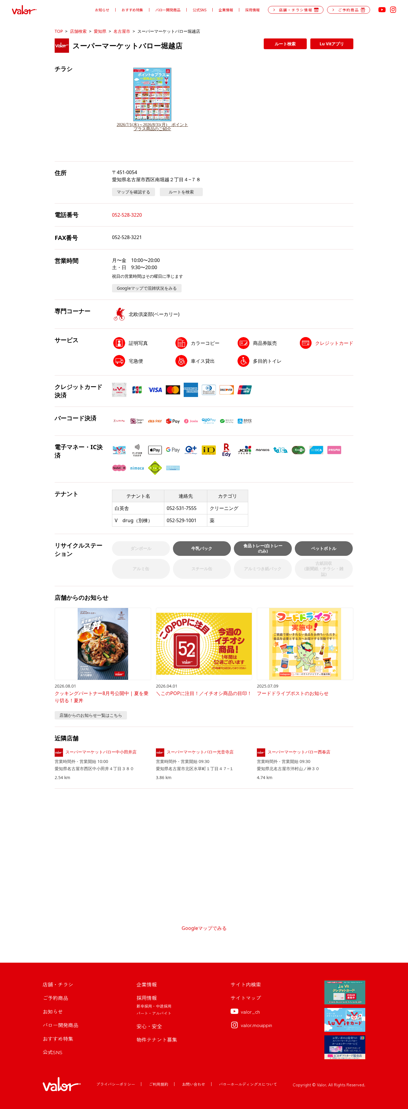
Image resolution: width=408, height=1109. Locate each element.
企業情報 (226, 10)
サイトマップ (246, 997)
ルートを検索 (181, 192)
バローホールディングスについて (248, 1084)
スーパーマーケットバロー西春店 (299, 752)
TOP (59, 31)
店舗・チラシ (58, 984)
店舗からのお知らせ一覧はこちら (90, 715)
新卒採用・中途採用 (153, 1006)
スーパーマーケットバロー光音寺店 (200, 752)
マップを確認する (133, 192)
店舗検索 (78, 31)
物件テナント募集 (156, 1039)
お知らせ (102, 10)
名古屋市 (121, 31)
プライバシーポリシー (115, 1084)
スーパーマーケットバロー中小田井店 (100, 752)
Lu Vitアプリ (332, 43)
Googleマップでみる (204, 928)
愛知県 (100, 31)
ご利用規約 (158, 1084)
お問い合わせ (193, 1084)
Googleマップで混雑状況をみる (147, 288)
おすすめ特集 (132, 10)
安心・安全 (149, 1026)
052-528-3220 (127, 215)
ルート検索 (285, 43)
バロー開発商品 (167, 10)
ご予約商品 (55, 997)
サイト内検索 (246, 984)
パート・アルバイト (153, 1013)
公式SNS (199, 10)
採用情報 (252, 10)
